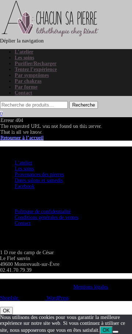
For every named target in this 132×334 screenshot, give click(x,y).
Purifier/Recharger (35, 63)
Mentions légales (90, 287)
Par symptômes (32, 75)
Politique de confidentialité (43, 211)
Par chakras (28, 81)
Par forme (26, 87)
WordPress (57, 298)
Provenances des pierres (39, 174)
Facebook (24, 186)
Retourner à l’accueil (21, 137)
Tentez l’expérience (36, 69)
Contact (23, 93)
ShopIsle (9, 298)
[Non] (115, 332)
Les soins (24, 57)
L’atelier (24, 52)
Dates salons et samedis (39, 180)
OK (6, 310)
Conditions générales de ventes (46, 217)
